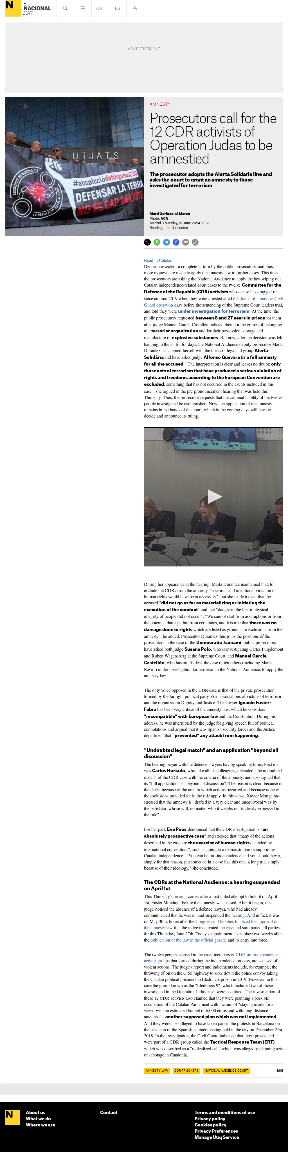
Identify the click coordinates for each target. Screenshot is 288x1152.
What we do (38, 1119)
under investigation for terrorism (213, 311)
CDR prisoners (186, 1070)
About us (35, 1113)
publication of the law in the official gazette (188, 940)
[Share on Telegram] (166, 242)
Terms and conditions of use (225, 1113)
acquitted (234, 991)
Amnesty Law (157, 1070)
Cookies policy (210, 1125)
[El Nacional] (13, 8)
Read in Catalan (158, 260)
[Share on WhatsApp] (157, 242)
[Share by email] (185, 242)
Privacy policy (210, 1119)
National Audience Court (226, 1070)
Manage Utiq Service (217, 1137)
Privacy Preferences (216, 1131)
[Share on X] (147, 242)
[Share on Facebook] (176, 242)
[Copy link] (195, 242)
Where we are (40, 1125)
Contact (108, 1113)
